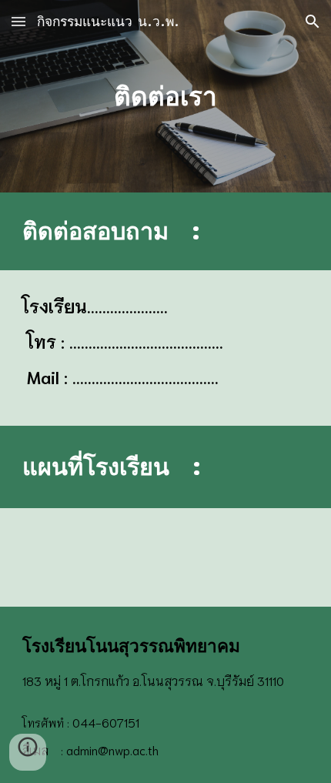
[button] (18, 21)
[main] (166, 96)
